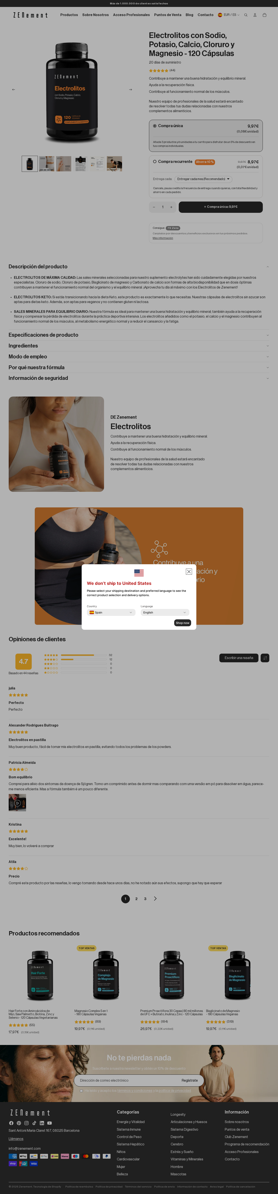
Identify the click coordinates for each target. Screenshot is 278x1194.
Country (92, 606)
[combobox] (95, 612)
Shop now (182, 623)
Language (147, 606)
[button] (189, 571)
